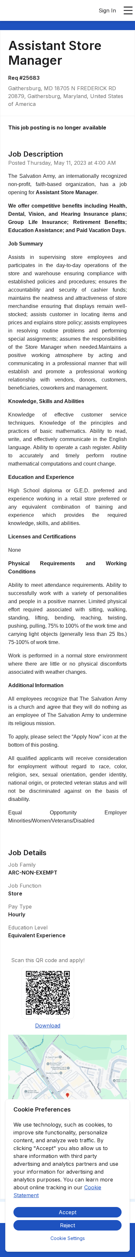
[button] (67, 1097)
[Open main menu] (128, 10)
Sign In (107, 10)
